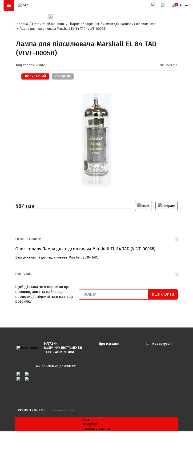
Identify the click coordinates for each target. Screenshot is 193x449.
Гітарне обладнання (83, 24)
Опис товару (28, 238)
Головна (21, 24)
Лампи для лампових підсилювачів (129, 24)
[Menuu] (9, 5)
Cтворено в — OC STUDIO (63, 410)
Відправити (163, 294)
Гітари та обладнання (48, 24)
